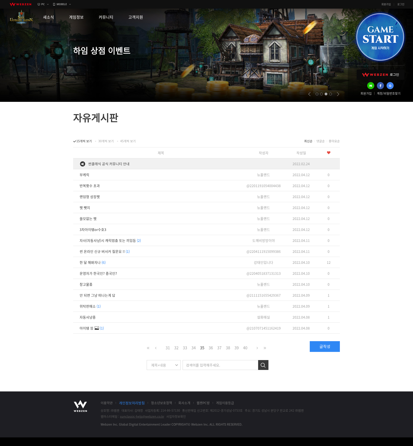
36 (211, 348)
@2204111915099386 (264, 251)
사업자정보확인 (176, 416)
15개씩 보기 (84, 141)
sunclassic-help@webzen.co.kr (142, 416)
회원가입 (386, 4)
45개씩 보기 (128, 141)
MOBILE (62, 4)
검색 (263, 365)
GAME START (380, 37)
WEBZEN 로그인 (380, 75)
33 (185, 348)
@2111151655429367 (264, 295)
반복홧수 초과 (90, 185)
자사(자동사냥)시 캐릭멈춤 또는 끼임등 (110, 240)
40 (245, 348)
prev (309, 94)
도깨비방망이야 (263, 240)
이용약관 (107, 402)
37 (219, 348)
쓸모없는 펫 (88, 218)
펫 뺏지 (85, 207)
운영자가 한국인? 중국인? (98, 273)
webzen (20, 4)
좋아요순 (334, 141)
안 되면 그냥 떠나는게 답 (97, 295)
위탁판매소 (90, 306)
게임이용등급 (225, 402)
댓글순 (320, 141)
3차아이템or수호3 (93, 229)
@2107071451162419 (264, 328)
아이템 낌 (92, 328)
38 (228, 348)
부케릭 (84, 174)
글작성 (324, 346)
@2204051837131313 (264, 273)
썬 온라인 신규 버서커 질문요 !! (105, 251)
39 (236, 348)
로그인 (400, 4)
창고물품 (86, 284)
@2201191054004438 (264, 185)
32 (176, 348)
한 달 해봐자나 (93, 262)
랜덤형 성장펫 (90, 196)
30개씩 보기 (106, 141)
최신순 (308, 141)
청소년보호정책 (161, 402)
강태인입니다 (263, 262)
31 (168, 348)
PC (43, 4)
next (338, 94)
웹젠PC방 (203, 402)
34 (193, 348)
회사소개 (184, 402)
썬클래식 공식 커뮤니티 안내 (108, 163)
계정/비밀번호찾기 (389, 93)
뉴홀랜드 (263, 174)
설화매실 (263, 317)
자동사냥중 (88, 317)
